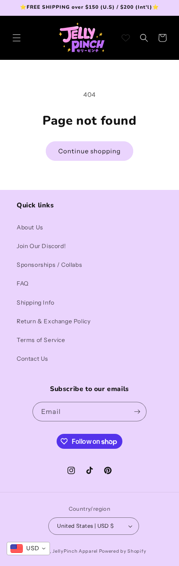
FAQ (23, 283)
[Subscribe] (137, 411)
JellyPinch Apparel (75, 551)
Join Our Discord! (41, 246)
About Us (30, 227)
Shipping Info (36, 302)
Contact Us (32, 358)
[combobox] (28, 548)
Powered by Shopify (123, 551)
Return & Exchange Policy (53, 321)
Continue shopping (89, 151)
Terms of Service (41, 340)
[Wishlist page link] (126, 38)
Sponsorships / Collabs (49, 264)
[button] (16, 38)
